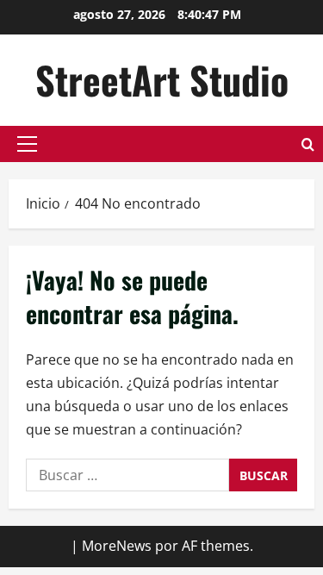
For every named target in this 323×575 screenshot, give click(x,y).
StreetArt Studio (162, 80)
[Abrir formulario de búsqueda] (307, 144)
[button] (27, 144)
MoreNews (117, 545)
